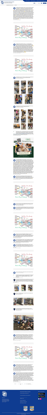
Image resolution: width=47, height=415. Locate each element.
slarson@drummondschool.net (25, 133)
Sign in (45, 3)
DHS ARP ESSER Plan (23, 400)
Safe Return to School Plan (23, 401)
